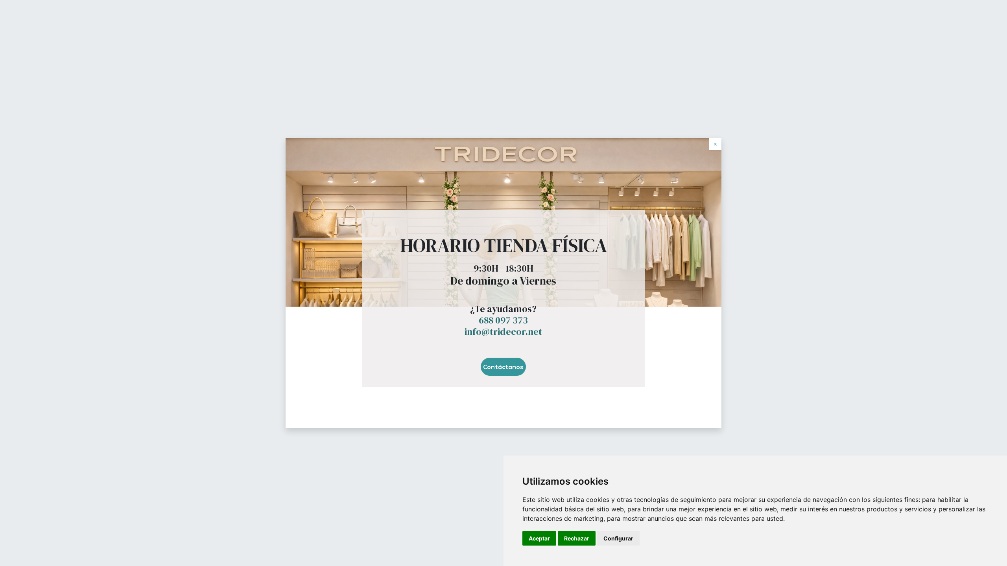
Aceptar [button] (539, 538)
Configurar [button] (618, 538)
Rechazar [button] (576, 538)
